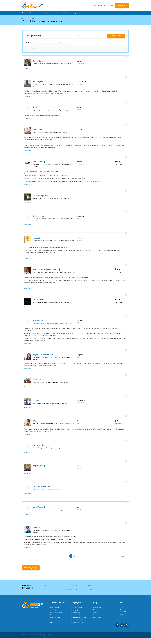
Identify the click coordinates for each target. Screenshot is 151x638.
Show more (28, 68)
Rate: (27, 42)
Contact (122, 614)
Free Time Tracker (76, 607)
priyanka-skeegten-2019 (43, 354)
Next (122, 556)
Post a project (122, 5)
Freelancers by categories (78, 617)
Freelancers (32, 18)
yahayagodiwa (39, 445)
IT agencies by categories (78, 622)
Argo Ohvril (38, 466)
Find (116, 36)
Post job (45, 13)
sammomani (38, 129)
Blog (74, 13)
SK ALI (35, 421)
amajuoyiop (38, 81)
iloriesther (37, 107)
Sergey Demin (38, 299)
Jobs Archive (53, 622)
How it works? (97, 607)
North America (71, 589)
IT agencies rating (76, 615)
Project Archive (54, 620)
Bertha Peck (38, 161)
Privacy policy (97, 617)
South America (71, 585)
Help (94, 615)
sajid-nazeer (38, 527)
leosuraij (36, 238)
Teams (95, 612)
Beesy (24, 18)
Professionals (26, 13)
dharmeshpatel (39, 216)
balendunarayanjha (41, 486)
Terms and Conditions (123, 610)
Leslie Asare (38, 507)
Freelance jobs (54, 610)
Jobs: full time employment (57, 612)
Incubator (55, 13)
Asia (45, 585)
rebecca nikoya (39, 379)
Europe (90, 589)
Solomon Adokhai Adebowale (45, 269)
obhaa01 (36, 400)
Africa (46, 589)
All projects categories (56, 615)
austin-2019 (38, 320)
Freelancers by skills (77, 620)
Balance (95, 610)
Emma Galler (38, 61)
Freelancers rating (76, 612)
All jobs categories (55, 617)
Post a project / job (76, 610)
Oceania (90, 585)
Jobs (38, 13)
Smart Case (65, 13)
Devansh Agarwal (40, 195)
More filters (32, 49)
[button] (92, 36)
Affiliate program (54, 607)
